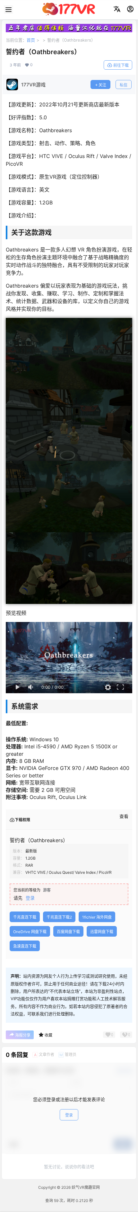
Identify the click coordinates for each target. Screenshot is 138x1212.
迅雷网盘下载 (101, 931)
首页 (31, 40)
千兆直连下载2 (59, 917)
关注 (102, 85)
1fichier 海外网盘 (97, 917)
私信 (123, 85)
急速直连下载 (24, 946)
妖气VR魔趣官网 (85, 1187)
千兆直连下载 (24, 917)
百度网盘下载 (68, 931)
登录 (30, 898)
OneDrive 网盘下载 (30, 931)
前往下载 (121, 65)
